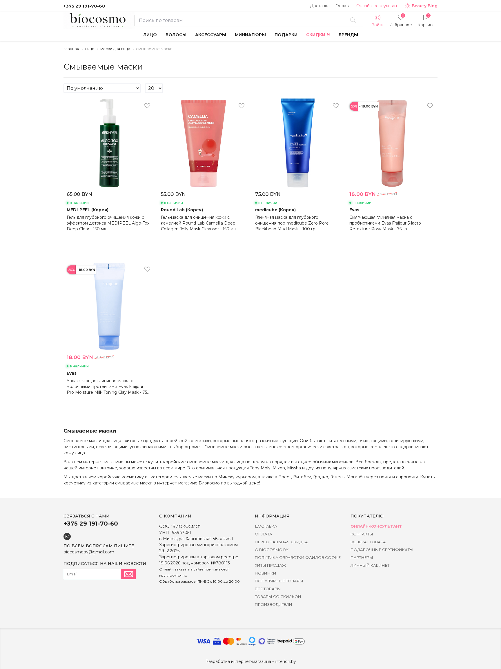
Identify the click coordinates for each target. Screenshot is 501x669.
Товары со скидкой (278, 596)
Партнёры (362, 557)
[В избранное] (147, 106)
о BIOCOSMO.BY (271, 549)
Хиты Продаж (270, 565)
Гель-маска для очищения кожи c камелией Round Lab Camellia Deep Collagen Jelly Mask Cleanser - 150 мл (198, 223)
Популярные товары (279, 581)
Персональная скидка (281, 541)
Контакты (362, 534)
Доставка (320, 5)
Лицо (90, 48)
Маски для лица (115, 48)
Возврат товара (368, 541)
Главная (71, 48)
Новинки (265, 573)
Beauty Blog (425, 5)
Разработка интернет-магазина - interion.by (250, 661)
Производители (273, 604)
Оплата (343, 5)
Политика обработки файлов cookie (298, 557)
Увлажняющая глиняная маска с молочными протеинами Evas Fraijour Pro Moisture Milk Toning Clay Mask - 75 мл (107, 386)
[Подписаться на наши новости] (128, 574)
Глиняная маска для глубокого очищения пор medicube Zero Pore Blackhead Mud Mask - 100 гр (292, 223)
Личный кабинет (370, 565)
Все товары (268, 588)
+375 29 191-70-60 (84, 6)
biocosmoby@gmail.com (88, 552)
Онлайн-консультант (377, 5)
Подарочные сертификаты (382, 549)
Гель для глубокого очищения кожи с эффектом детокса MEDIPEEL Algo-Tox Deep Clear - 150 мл (108, 223)
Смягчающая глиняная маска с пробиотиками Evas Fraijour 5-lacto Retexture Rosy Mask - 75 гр (385, 223)
